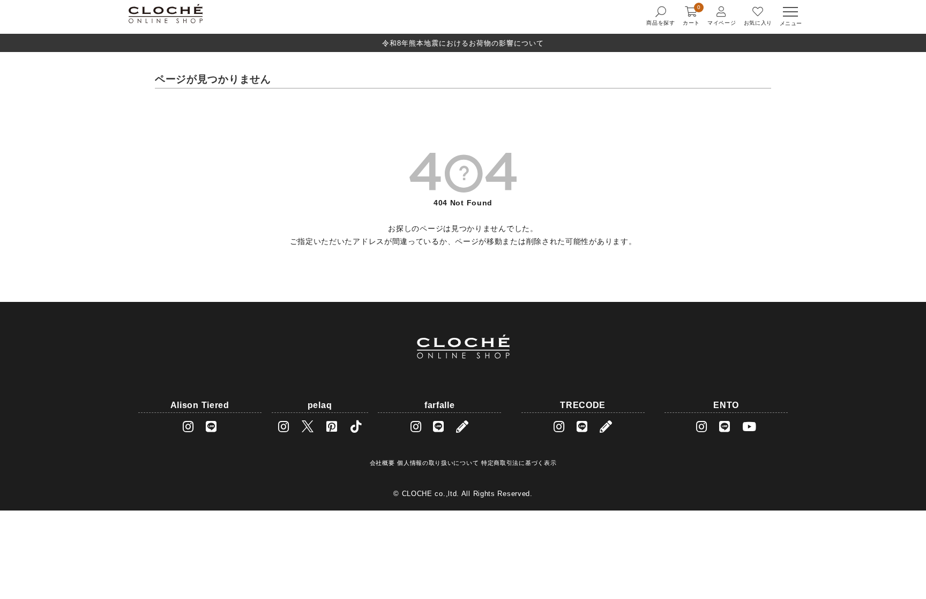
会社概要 (382, 463)
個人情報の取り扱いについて (438, 463)
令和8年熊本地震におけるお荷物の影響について (463, 43)
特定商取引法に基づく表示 (518, 463)
